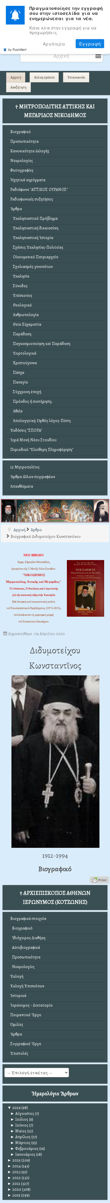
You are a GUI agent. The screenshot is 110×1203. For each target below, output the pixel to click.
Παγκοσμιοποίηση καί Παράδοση (40, 343)
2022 (14, 1178)
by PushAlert (17, 49)
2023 (14, 1172)
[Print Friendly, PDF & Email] (99, 880)
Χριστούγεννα (23, 363)
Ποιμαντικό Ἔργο (25, 1015)
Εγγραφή (90, 44)
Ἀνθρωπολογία (24, 315)
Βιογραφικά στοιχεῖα (28, 918)
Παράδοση (20, 334)
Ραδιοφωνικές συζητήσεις (31, 199)
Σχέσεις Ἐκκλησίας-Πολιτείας (36, 247)
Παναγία (19, 382)
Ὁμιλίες (16, 1024)
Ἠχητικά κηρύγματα (27, 180)
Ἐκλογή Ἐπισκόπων (27, 986)
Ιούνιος (19, 1125)
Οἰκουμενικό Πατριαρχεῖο (34, 257)
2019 (13, 1195)
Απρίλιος (20, 1137)
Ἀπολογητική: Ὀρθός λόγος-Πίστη (40, 420)
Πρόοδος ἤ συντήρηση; (31, 401)
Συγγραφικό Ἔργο (25, 1044)
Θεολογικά (21, 305)
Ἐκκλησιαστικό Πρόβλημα (34, 218)
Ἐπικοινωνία (76, 77)
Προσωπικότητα (24, 141)
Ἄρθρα (16, 209)
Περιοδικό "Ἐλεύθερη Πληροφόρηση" (41, 449)
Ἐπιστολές (19, 1053)
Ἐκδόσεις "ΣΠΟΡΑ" (26, 430)
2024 (14, 1166)
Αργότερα (54, 44)
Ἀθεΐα (16, 411)
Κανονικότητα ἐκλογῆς (29, 151)
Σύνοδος (19, 286)
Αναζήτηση (18, 87)
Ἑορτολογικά (23, 353)
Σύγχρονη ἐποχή (25, 392)
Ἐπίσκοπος (21, 295)
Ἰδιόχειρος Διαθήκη (27, 938)
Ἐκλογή (16, 976)
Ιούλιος (19, 1119)
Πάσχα (17, 372)
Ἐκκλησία (19, 276)
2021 (13, 1183)
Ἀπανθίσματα (21, 486)
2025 (14, 1160)
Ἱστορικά (18, 995)
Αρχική (16, 77)
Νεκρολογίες (21, 160)
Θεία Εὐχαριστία (25, 324)
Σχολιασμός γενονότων (31, 266)
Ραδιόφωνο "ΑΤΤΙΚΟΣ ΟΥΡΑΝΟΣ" (39, 189)
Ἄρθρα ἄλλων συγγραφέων (32, 477)
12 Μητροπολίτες (25, 467)
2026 (14, 1107)
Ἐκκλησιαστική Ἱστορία (31, 237)
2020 (14, 1189)
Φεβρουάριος (24, 1148)
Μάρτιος (20, 1143)
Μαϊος (18, 1131)
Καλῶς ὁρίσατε (44, 77)
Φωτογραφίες (21, 170)
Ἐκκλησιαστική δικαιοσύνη (34, 228)
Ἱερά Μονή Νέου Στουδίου (33, 440)
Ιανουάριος (22, 1154)
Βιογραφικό (20, 132)
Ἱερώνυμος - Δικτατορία (31, 1005)
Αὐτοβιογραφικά (25, 947)
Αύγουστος (22, 1113)
